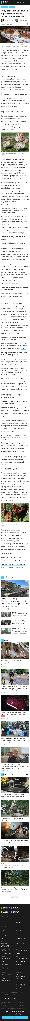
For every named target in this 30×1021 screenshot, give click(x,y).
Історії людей (20, 953)
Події (2, 930)
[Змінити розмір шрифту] (27, 24)
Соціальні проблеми (22, 959)
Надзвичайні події (22, 938)
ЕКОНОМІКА (12, 7)
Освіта (18, 935)
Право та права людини (6, 949)
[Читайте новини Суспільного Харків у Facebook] (2, 999)
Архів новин (19, 972)
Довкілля (4, 941)
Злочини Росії (5, 959)
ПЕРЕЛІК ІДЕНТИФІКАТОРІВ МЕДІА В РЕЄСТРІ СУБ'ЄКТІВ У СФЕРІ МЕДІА (21, 985)
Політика (4, 956)
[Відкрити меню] (28, 2)
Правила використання (20, 975)
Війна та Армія (20, 961)
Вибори (3, 938)
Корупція (18, 930)
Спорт (3, 961)
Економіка (19, 7)
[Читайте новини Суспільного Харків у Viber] (11, 999)
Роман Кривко (23, 20)
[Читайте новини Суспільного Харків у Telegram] (14, 999)
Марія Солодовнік (9, 20)
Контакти (4, 972)
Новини (3, 921)
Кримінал (4, 933)
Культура (19, 933)
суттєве (23, 348)
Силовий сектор (6, 953)
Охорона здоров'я (21, 941)
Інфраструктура (21, 943)
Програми (4, 983)
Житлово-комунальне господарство (5, 945)
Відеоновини (5, 964)
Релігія (18, 956)
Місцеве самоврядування (21, 949)
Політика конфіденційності (6, 979)
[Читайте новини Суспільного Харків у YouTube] (8, 999)
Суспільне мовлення (7, 974)
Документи (19, 979)
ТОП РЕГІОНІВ (4, 7)
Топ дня (18, 964)
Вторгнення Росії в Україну (22, 921)
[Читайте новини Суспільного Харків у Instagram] (5, 999)
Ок (15, 1017)
